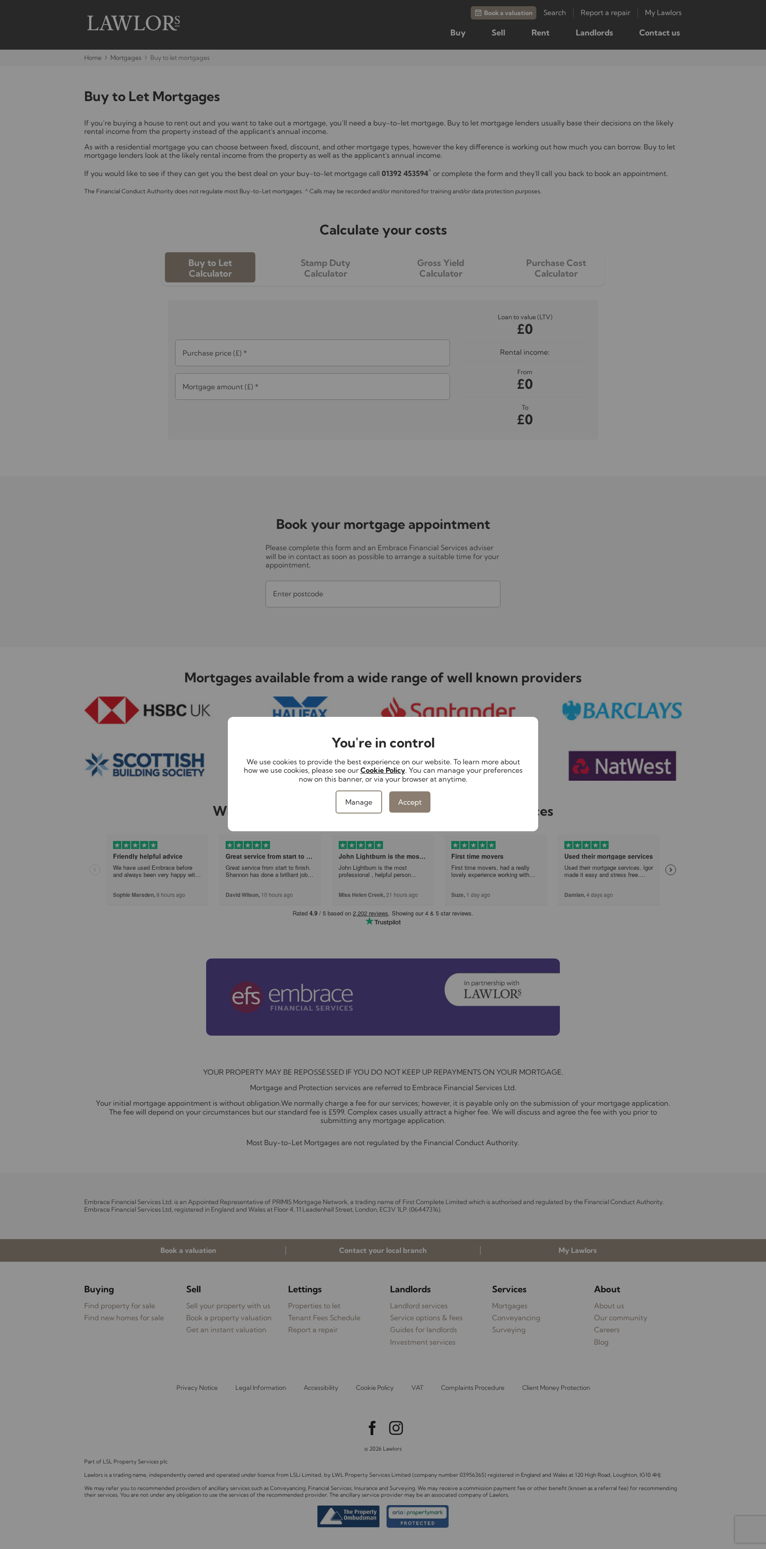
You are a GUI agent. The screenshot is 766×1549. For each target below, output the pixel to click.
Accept (410, 802)
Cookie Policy (382, 770)
